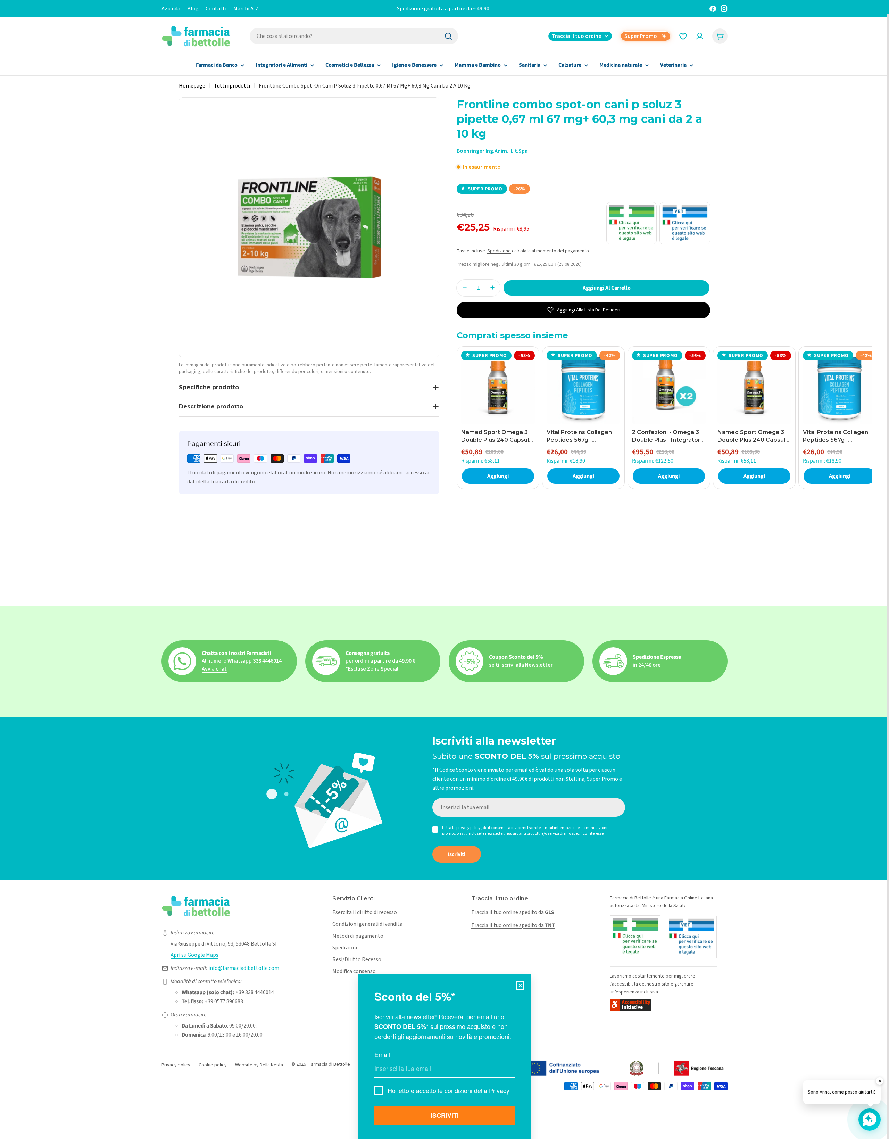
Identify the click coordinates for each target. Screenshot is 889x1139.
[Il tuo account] (700, 36)
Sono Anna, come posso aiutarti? (842, 1092)
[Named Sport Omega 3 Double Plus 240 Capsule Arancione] (498, 387)
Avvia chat (214, 669)
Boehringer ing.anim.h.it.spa (492, 151)
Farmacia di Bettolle (329, 1064)
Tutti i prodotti (232, 86)
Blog (193, 9)
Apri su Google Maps (194, 955)
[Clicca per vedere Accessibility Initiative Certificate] (630, 1004)
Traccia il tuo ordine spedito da (512, 912)
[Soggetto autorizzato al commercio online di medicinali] (635, 936)
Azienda (170, 9)
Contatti (216, 9)
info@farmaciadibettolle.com (243, 968)
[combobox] (354, 36)
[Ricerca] (448, 36)
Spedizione (499, 251)
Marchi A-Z (246, 9)
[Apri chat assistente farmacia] (869, 1119)
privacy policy (468, 828)
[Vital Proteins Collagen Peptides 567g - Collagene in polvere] (583, 387)
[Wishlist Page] (683, 36)
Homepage (192, 86)
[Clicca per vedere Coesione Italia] (589, 1068)
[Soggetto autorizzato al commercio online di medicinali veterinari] (691, 937)
